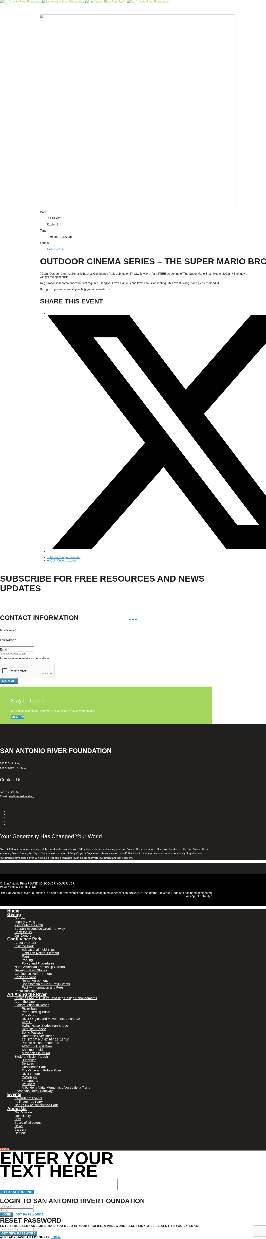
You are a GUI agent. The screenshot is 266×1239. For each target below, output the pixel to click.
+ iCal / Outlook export (61, 560)
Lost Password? (29, 1214)
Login (6, 1214)
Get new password (18, 1233)
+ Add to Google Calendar (64, 557)
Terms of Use (28, 886)
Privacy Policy (9, 886)
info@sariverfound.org (21, 796)
